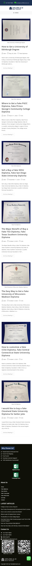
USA (22, 115)
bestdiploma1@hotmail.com (22, 3)
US (21, 359)
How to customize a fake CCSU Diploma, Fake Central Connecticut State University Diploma (16, 351)
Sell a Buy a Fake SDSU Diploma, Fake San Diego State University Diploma (14, 173)
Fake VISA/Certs (5, 495)
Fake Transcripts (5, 493)
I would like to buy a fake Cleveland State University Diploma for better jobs (15, 411)
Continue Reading (9, 68)
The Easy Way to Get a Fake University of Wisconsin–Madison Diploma (15, 294)
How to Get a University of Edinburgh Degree (15, 48)
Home (2, 486)
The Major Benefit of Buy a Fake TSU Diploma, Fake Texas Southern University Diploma (15, 233)
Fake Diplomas (23, 53)
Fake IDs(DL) (4, 491)
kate (5, 53)
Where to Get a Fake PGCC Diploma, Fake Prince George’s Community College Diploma (16, 107)
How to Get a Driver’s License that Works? (11, 512)
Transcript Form (16, 478)
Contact (3, 500)
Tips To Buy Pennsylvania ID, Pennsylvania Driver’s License (15, 509)
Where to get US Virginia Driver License (10, 514)
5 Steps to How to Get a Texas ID (9, 506)
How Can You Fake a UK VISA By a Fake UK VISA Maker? (15, 525)
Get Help (3, 497)
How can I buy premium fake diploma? (10, 523)
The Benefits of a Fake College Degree (10, 516)
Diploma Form (16, 469)
